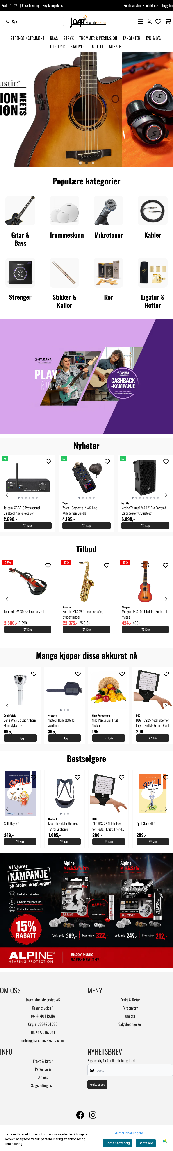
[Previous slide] (7, 109)
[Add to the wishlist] (48, 461)
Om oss (130, 1016)
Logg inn (167, 5)
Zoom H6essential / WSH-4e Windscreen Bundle (79, 510)
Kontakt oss (150, 5)
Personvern (130, 1008)
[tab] (80, 163)
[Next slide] (165, 109)
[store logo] (88, 21)
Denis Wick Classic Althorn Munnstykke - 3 (20, 722)
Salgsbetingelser (130, 1024)
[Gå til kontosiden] (149, 21)
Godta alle (146, 1143)
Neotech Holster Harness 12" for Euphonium (63, 826)
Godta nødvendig (118, 1143)
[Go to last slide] (7, 495)
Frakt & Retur (130, 1000)
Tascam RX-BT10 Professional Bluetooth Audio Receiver (22, 510)
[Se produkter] (20, 210)
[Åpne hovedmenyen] (140, 21)
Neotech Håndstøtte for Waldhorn (61, 722)
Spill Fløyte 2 (11, 823)
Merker (115, 46)
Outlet (97, 46)
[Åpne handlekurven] (168, 21)
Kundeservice (132, 5)
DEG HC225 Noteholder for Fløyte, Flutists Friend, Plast (152, 722)
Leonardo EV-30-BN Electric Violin (24, 611)
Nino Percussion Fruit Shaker (105, 722)
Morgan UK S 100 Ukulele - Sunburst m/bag (144, 614)
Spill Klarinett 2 (146, 823)
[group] (27, 493)
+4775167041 (45, 1032)
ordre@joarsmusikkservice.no (42, 1040)
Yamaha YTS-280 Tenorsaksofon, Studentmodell (83, 614)
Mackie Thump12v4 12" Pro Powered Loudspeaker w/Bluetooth (143, 510)
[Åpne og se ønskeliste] (158, 21)
